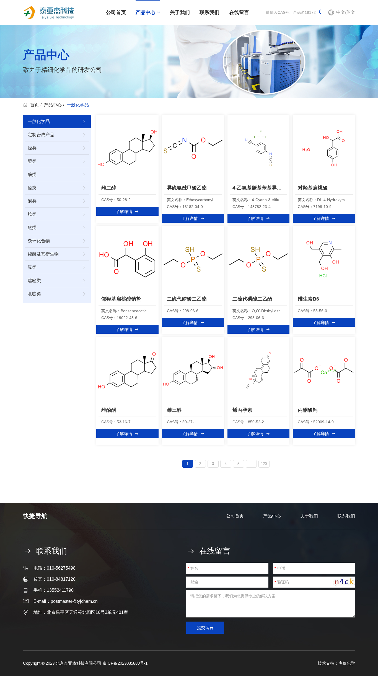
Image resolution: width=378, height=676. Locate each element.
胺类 (32, 214)
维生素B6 (308, 299)
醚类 (32, 227)
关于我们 (180, 12)
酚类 (32, 174)
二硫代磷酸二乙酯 (187, 299)
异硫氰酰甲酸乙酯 (187, 188)
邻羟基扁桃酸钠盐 (121, 299)
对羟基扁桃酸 (313, 188)
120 (264, 464)
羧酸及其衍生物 (43, 254)
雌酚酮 (108, 410)
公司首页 (116, 12)
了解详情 (124, 211)
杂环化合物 (39, 240)
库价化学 (346, 663)
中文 (340, 12)
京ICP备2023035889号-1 (124, 663)
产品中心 (146, 12)
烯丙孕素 (242, 410)
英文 (350, 12)
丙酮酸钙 (308, 410)
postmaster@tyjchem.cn (74, 601)
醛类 (32, 187)
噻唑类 (34, 280)
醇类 (32, 161)
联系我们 (209, 12)
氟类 (32, 267)
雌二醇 (108, 188)
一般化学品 (39, 121)
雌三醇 (174, 410)
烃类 (32, 148)
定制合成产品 (41, 134)
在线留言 (239, 12)
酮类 (32, 201)
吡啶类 (34, 293)
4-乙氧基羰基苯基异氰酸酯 (260, 188)
